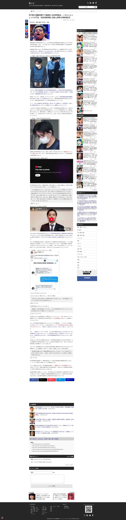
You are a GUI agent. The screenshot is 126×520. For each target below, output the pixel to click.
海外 (78, 267)
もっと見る (94, 189)
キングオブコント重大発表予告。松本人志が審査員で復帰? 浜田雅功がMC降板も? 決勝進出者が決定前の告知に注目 (87, 208)
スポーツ (79, 243)
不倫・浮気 (79, 248)
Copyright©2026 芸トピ (63, 518)
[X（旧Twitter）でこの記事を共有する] (26, 24)
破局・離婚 (79, 251)
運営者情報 (66, 506)
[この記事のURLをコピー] (26, 34)
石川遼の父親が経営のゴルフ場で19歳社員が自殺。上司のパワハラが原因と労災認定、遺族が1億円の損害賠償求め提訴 (86, 202)
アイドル (79, 246)
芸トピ (31, 3)
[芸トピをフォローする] (88, 2)
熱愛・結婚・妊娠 (80, 235)
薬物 (49, 438)
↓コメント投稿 (70, 456)
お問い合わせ (66, 507)
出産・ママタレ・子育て (82, 256)
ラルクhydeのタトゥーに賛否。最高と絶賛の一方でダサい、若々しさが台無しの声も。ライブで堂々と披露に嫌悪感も (86, 219)
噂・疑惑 (79, 229)
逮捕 (52, 438)
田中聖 (45, 438)
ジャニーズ (39, 11)
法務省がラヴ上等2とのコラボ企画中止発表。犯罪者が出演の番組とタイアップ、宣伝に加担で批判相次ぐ (87, 213)
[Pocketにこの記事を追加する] (26, 30)
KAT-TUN (34, 438)
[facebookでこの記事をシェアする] (26, 21)
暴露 (78, 262)
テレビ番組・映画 (80, 232)
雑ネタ (78, 259)
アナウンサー (80, 254)
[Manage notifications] (2, 518)
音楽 (48, 22)
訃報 (78, 265)
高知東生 (56, 438)
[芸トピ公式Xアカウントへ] (85, 515)
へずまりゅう (40, 438)
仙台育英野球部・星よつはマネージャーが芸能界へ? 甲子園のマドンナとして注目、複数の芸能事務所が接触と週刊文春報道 (87, 196)
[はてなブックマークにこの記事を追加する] (26, 27)
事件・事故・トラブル (40, 22)
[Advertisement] (40, 393)
